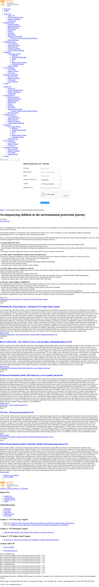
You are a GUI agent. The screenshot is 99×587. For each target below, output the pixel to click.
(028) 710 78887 (9, 547)
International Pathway (14, 26)
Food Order (7, 512)
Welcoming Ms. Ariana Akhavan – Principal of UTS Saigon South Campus (30, 307)
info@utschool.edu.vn (10, 550)
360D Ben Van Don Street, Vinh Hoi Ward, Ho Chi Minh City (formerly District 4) (29, 532)
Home (2, 210)
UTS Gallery (12, 80)
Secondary (11, 33)
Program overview (13, 24)
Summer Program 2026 (15, 36)
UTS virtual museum (14, 54)
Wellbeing (15, 55)
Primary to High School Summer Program (24, 38)
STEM (14, 59)
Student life (7, 52)
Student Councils (13, 71)
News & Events (12, 76)
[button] (44, 203)
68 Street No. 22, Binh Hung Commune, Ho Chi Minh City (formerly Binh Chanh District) (31, 540)
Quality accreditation (14, 19)
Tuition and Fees (13, 47)
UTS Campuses (12, 43)
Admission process (9, 42)
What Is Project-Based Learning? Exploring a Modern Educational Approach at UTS (34, 444)
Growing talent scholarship (16, 50)
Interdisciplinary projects (19, 62)
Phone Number (27, 172)
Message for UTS (28, 187)
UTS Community (9, 68)
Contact (6, 83)
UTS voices (11, 73)
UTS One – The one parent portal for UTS (17, 412)
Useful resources (13, 81)
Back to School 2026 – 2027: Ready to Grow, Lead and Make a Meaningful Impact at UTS (36, 342)
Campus (26, 183)
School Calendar (13, 66)
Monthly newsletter (14, 78)
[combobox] (50, 180)
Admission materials (14, 48)
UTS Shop (7, 510)
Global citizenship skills (19, 57)
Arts (13, 61)
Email (25, 175)
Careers (6, 501)
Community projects (18, 64)
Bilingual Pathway (13, 28)
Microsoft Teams (9, 514)
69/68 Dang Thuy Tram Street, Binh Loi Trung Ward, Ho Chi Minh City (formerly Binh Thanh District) (42, 523)
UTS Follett (7, 516)
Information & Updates (11, 75)
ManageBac (7, 509)
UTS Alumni (12, 69)
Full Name (26, 168)
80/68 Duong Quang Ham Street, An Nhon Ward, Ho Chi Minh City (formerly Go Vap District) (39, 525)
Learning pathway (9, 22)
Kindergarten (12, 29)
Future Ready (12, 21)
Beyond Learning (13, 40)
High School (11, 35)
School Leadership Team (15, 17)
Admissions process (14, 45)
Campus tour (8, 496)
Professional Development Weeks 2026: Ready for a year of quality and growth (31, 375)
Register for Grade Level (30, 179)
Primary (10, 31)
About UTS (7, 14)
